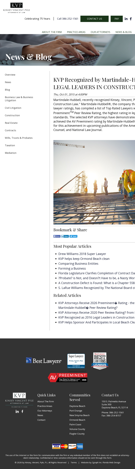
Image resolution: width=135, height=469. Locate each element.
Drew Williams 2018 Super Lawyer (82, 254)
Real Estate (11, 122)
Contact (41, 419)
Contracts (10, 130)
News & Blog (123, 32)
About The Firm (52, 32)
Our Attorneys (100, 32)
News (8, 82)
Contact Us (94, 18)
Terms (74, 462)
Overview (10, 74)
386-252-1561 (116, 412)
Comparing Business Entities (78, 263)
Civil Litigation (13, 107)
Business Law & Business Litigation (19, 99)
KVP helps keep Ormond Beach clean (84, 259)
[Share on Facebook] (57, 238)
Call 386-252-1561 (67, 18)
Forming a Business (72, 268)
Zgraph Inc (97, 462)
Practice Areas (76, 32)
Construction (12, 115)
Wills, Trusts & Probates (19, 137)
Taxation (10, 145)
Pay (117, 18)
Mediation (10, 152)
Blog (7, 89)
